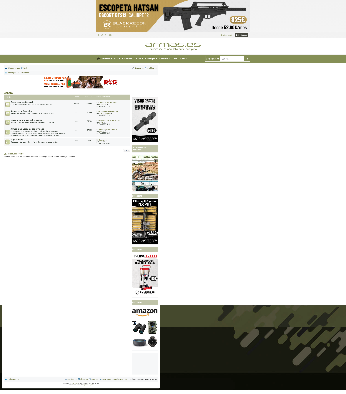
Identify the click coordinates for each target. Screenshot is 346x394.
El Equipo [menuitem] (84, 379)
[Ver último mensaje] (107, 104)
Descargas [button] (150, 59)
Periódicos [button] (127, 59)
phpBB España (89, 385)
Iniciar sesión (227, 35)
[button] (98, 59)
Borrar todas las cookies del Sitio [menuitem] (114, 379)
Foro (175, 59)
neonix (101, 131)
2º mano (183, 59)
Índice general (13, 379)
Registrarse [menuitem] (139, 68)
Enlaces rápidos (14, 68)
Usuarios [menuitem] (94, 379)
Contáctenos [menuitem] (72, 379)
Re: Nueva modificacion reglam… (109, 120)
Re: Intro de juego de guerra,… (108, 129)
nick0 (101, 122)
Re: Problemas (102, 140)
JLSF (101, 142)
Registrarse (242, 35)
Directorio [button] (164, 59)
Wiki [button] (116, 59)
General (8, 93)
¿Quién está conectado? (14, 154)
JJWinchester (104, 113)
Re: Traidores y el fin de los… (107, 102)
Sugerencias (17, 140)
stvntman (102, 104)
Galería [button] (137, 59)
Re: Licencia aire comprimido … (108, 111)
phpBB (75, 383)
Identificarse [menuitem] (152, 68)
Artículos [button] (106, 59)
